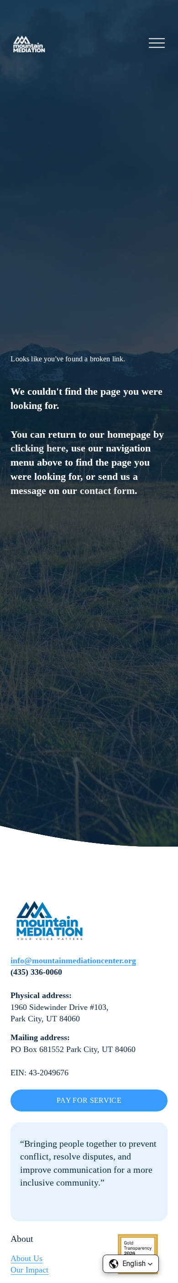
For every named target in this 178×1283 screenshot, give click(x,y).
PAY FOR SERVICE (89, 1100)
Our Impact (29, 1269)
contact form (107, 490)
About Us (26, 1258)
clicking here (38, 448)
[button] (131, 1264)
